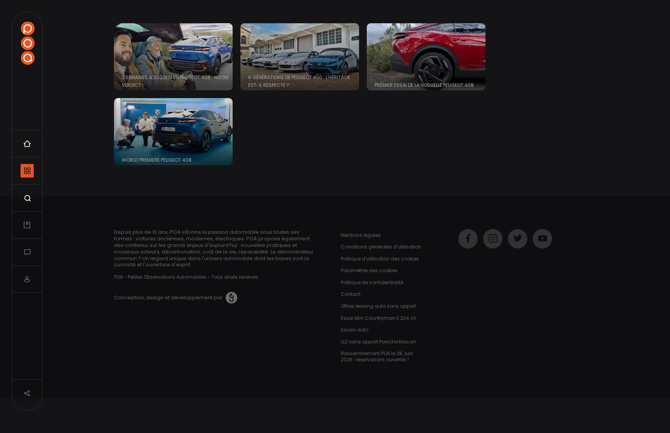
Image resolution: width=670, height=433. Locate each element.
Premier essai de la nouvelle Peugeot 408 (424, 85)
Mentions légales (361, 235)
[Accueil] (27, 43)
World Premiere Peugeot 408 (157, 160)
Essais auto (354, 329)
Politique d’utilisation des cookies (380, 258)
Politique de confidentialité (372, 282)
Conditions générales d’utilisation (381, 246)
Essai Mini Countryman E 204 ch (378, 318)
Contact (351, 294)
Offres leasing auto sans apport (378, 306)
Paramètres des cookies (369, 270)
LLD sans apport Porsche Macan (378, 341)
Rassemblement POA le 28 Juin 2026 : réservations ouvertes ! (377, 356)
